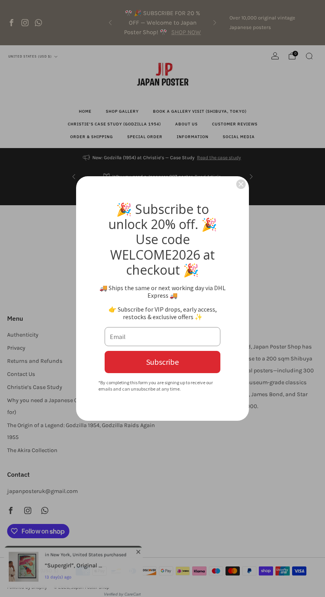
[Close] (241, 184)
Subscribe (162, 362)
